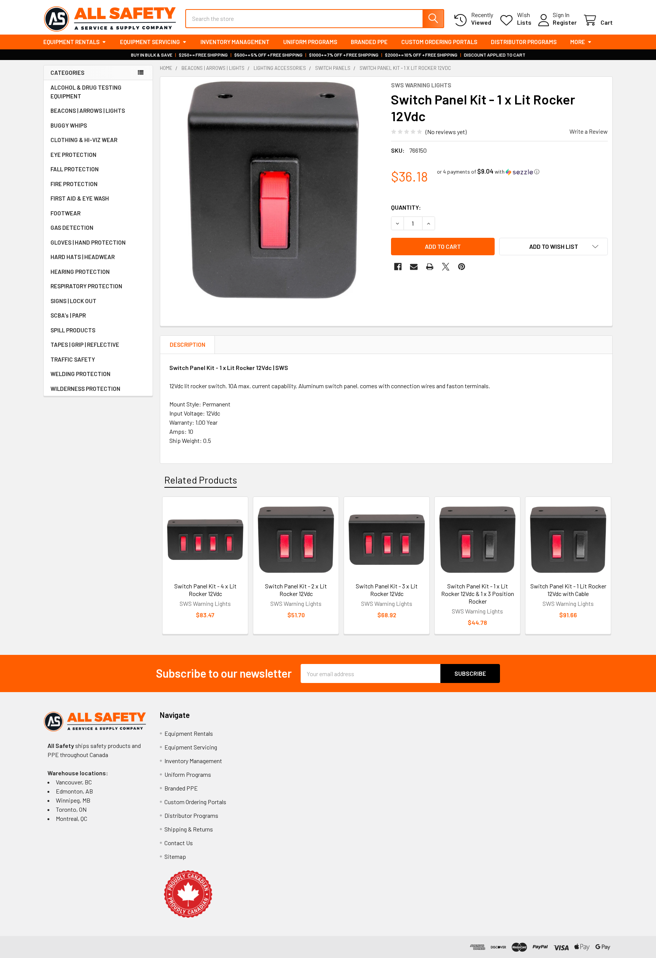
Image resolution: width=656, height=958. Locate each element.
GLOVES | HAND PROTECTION (88, 242)
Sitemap (175, 856)
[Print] (430, 266)
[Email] (414, 266)
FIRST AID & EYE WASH (79, 198)
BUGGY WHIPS (68, 125)
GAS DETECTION (71, 227)
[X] (446, 266)
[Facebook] (398, 266)
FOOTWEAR (65, 213)
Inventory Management (235, 41)
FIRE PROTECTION (74, 183)
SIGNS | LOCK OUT (73, 300)
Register (565, 22)
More (577, 41)
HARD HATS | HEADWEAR (82, 256)
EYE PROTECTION (73, 154)
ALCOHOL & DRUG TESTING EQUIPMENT (85, 92)
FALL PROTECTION (74, 169)
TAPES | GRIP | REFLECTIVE (84, 344)
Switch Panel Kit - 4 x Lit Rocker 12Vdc (205, 589)
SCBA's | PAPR (68, 315)
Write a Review (588, 131)
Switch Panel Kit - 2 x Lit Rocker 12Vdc (296, 589)
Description (187, 344)
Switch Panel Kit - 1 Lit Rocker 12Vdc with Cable (568, 589)
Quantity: (406, 207)
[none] (273, 190)
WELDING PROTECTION (80, 373)
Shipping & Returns (188, 829)
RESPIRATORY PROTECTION (86, 286)
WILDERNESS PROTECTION (85, 388)
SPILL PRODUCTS (72, 330)
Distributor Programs (524, 41)
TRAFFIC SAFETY (72, 359)
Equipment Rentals (71, 41)
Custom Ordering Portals (439, 41)
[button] (488, 171)
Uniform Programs (310, 41)
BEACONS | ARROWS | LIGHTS (87, 110)
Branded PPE (369, 41)
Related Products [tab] (200, 479)
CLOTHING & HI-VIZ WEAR (83, 139)
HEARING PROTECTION (80, 271)
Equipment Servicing (150, 41)
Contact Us (178, 842)
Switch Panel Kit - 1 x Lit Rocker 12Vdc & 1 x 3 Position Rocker (477, 593)
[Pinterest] (461, 266)
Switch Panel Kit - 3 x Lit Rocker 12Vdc (387, 589)
